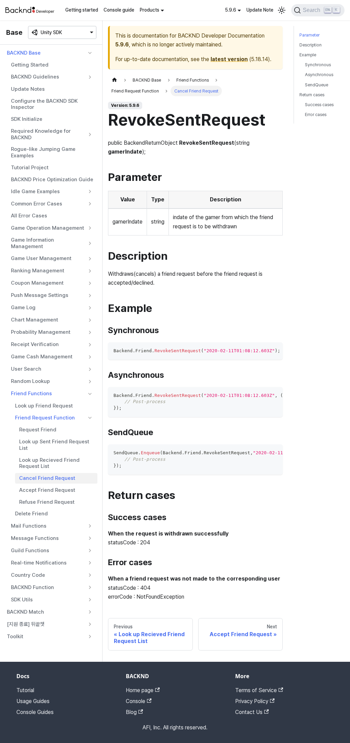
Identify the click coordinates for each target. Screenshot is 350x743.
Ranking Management (37, 271)
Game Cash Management (41, 357)
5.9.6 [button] (230, 10)
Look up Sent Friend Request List (54, 445)
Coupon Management (37, 283)
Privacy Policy (251, 701)
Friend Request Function (45, 418)
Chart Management (34, 320)
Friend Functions (31, 393)
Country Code (28, 575)
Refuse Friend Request (47, 502)
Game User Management (41, 258)
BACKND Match (25, 612)
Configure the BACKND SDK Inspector (44, 104)
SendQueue (316, 84)
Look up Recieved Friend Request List (49, 463)
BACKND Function (32, 587)
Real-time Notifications (39, 563)
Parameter (309, 35)
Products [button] (149, 10)
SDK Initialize (26, 119)
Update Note (259, 10)
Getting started (81, 10)
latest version (229, 59)
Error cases (315, 114)
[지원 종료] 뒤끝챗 (25, 624)
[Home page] (114, 80)
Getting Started (30, 65)
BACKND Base (24, 53)
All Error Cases (29, 216)
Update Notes (28, 89)
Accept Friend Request (47, 490)
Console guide (119, 10)
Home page (139, 690)
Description (310, 44)
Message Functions (35, 538)
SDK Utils (22, 600)
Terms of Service (256, 690)
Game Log (23, 307)
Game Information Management (32, 243)
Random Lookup (30, 381)
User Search (26, 369)
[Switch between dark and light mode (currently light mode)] (281, 10)
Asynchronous (319, 74)
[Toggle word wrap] (262, 351)
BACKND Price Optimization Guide (52, 179)
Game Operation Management (47, 228)
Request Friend (37, 430)
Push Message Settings (39, 295)
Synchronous (318, 64)
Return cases (311, 94)
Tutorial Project (30, 168)
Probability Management (40, 332)
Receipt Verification (35, 344)
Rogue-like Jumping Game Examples (43, 152)
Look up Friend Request (44, 406)
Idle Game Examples (35, 191)
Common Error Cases (36, 204)
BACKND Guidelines (35, 77)
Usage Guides (33, 701)
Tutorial (25, 690)
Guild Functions (30, 550)
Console (135, 701)
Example (307, 54)
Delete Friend (31, 514)
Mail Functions (28, 526)
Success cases (319, 104)
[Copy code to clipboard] (274, 351)
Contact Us (248, 712)
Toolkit (15, 636)
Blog (131, 712)
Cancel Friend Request (47, 478)
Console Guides (35, 712)
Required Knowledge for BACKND (41, 134)
